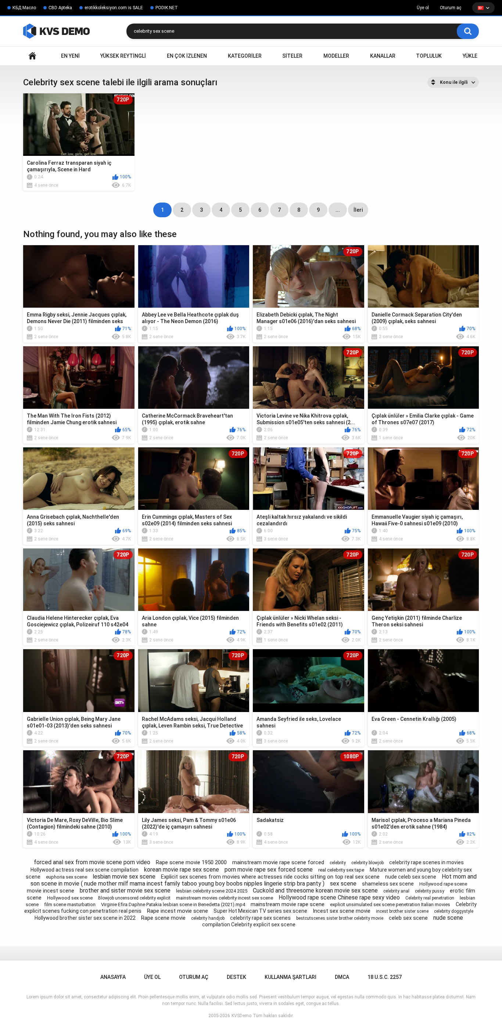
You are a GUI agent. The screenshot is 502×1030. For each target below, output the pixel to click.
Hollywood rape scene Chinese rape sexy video (339, 897)
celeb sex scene (408, 918)
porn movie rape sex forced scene (269, 869)
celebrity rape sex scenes (260, 918)
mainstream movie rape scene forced (278, 862)
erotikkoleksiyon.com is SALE (114, 7)
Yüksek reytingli (123, 56)
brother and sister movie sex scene (125, 890)
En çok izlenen (187, 56)
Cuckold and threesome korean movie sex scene (315, 890)
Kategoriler (245, 56)
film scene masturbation (70, 904)
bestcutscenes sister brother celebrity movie (339, 918)
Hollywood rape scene (443, 884)
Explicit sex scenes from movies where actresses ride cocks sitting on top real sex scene (270, 876)
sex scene (343, 883)
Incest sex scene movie (341, 911)
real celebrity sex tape (341, 870)
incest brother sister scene (402, 911)
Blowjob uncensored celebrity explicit (134, 898)
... (338, 210)
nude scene (448, 917)
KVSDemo (241, 1015)
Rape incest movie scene (177, 911)
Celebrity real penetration (429, 898)
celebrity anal (396, 891)
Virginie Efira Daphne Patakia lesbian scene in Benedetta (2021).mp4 (173, 904)
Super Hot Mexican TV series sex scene (260, 911)
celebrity (338, 862)
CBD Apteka (60, 7)
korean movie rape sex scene (181, 869)
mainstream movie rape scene (287, 904)
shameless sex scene (388, 884)
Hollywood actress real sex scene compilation (85, 870)
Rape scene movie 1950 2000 (191, 862)
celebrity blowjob (367, 862)
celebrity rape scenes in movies (426, 862)
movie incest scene (50, 890)
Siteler (292, 56)
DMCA (342, 977)
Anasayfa (32, 56)
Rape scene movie (163, 918)
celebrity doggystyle (453, 911)
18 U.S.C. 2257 (384, 977)
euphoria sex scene (66, 877)
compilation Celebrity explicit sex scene (248, 924)
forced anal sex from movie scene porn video (92, 862)
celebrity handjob (208, 918)
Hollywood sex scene (70, 898)
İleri (358, 210)
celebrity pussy (429, 891)
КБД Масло (24, 7)
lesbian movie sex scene (124, 876)
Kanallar (382, 56)
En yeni (70, 56)
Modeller (336, 56)
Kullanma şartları (290, 977)
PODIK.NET (166, 7)
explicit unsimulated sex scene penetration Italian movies (390, 904)
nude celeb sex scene (410, 877)
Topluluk (429, 56)
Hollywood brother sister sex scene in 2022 (85, 918)
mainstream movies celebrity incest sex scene (224, 898)
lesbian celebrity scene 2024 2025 (211, 891)
